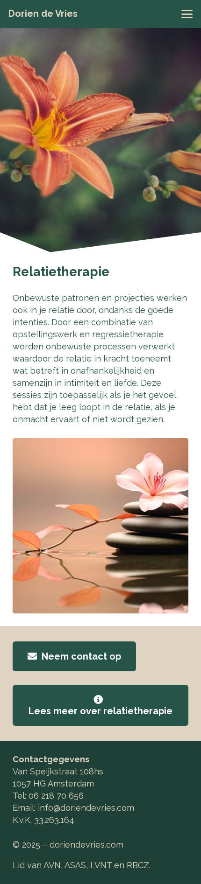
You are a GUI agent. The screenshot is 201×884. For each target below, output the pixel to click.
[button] (187, 14)
